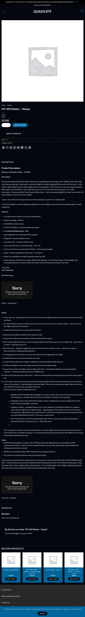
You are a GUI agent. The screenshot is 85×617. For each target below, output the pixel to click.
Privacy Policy (7, 590)
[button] (3, 11)
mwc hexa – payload (9, 498)
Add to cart (20, 125)
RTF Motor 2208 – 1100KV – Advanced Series (74, 571)
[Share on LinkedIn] (22, 147)
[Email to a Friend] (14, 147)
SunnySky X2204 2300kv (11, 570)
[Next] (83, 568)
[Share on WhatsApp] (3, 147)
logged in (17, 533)
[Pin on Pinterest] (18, 147)
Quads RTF (42, 11)
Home (3, 105)
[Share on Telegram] (29, 147)
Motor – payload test (9, 303)
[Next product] (3, 116)
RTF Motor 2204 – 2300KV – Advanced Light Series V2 (32, 571)
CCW (3, 204)
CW (10, 204)
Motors (9, 105)
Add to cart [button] (11, 579)
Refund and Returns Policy (11, 596)
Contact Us (6, 602)
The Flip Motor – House (53, 570)
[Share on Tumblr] (26, 147)
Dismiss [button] (76, 2)
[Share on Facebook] (7, 147)
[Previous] (1, 568)
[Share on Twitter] (11, 147)
